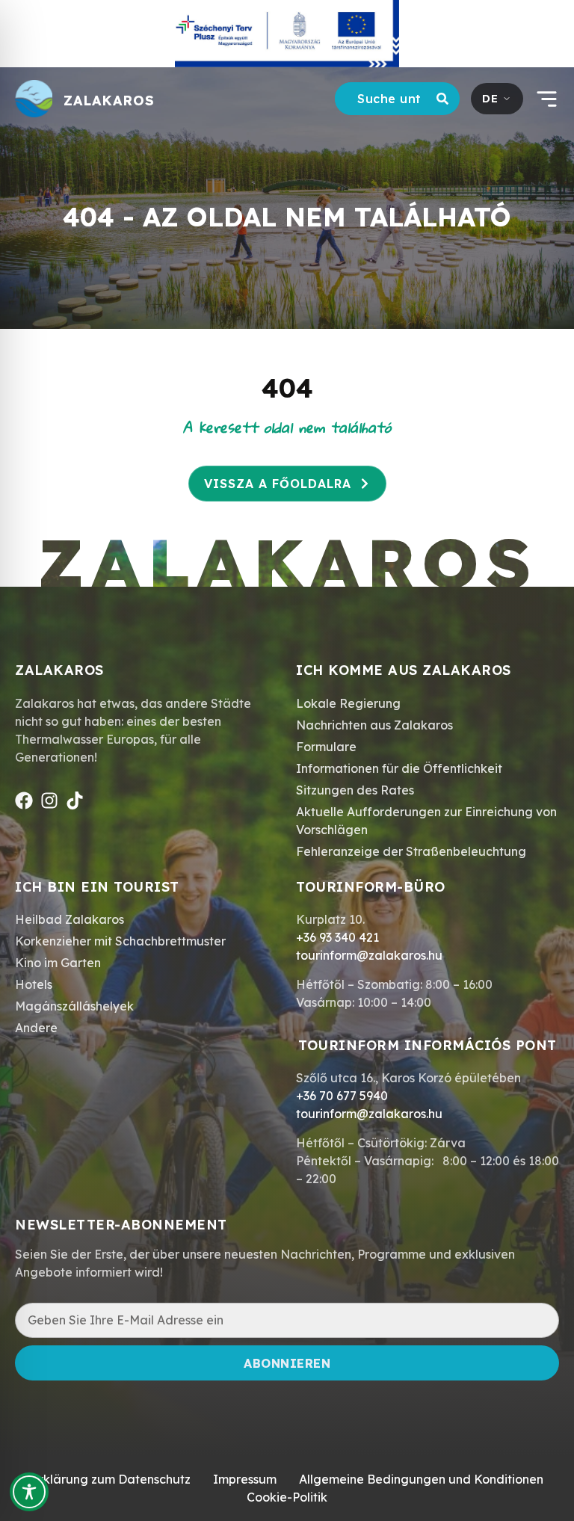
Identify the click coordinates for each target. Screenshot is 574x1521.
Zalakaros (109, 100)
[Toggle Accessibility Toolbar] (29, 1492)
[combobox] (382, 98)
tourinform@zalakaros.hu (369, 955)
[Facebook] (24, 800)
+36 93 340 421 (337, 937)
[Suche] (445, 98)
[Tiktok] (75, 800)
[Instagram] (49, 800)
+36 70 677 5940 (342, 1095)
